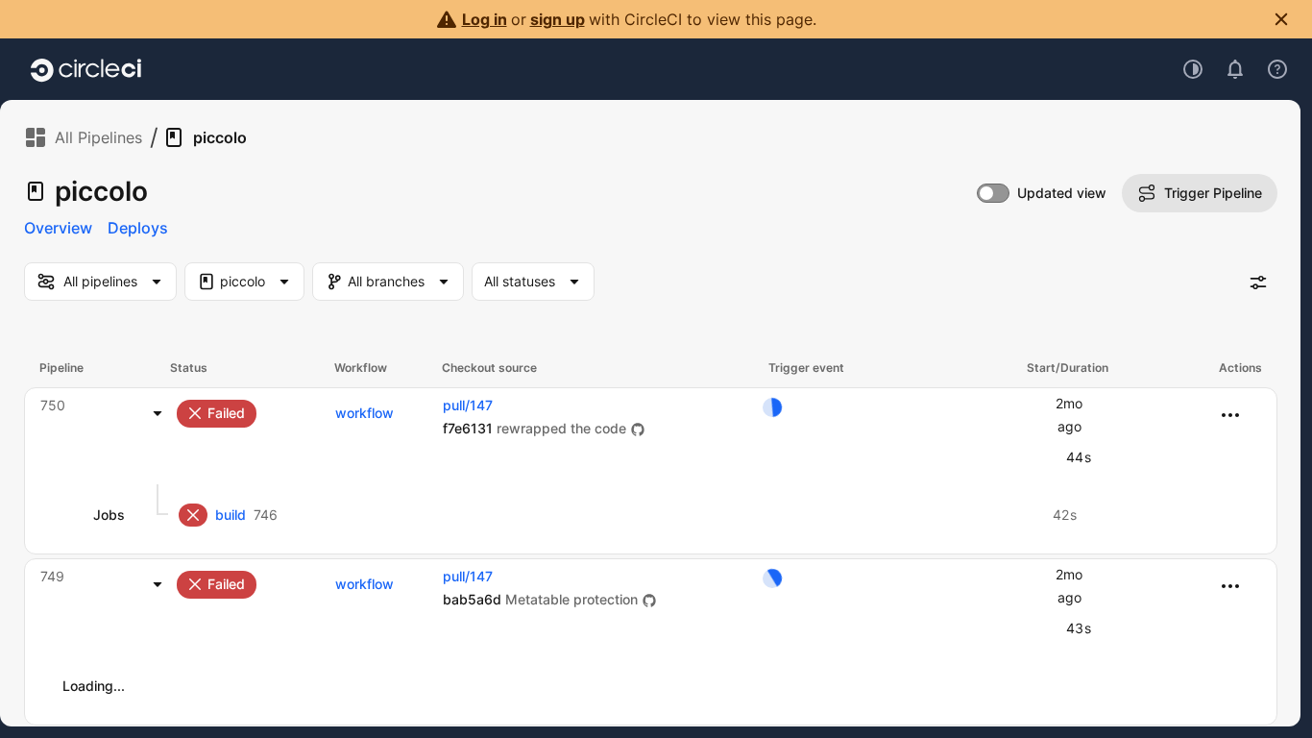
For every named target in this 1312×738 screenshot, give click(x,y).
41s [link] (1065, 685)
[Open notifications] (1235, 69)
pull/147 (468, 405)
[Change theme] (1193, 69)
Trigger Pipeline (1213, 192)
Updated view (1061, 192)
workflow (364, 413)
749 (52, 576)
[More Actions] (1230, 415)
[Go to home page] (86, 69)
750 (52, 405)
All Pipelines (98, 137)
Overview (58, 227)
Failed (226, 413)
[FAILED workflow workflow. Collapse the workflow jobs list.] (157, 413)
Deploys (138, 227)
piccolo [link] (220, 137)
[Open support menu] (1277, 69)
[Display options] (1258, 282)
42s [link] (1065, 514)
